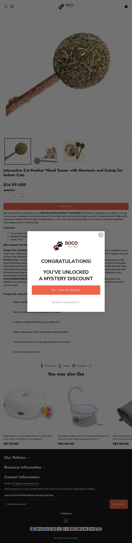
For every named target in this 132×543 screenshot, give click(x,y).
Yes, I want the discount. (66, 290)
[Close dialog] (101, 235)
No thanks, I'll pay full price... (66, 302)
